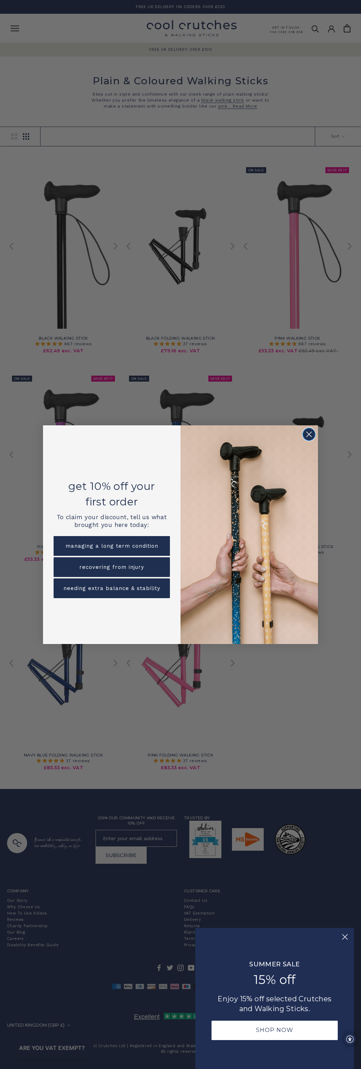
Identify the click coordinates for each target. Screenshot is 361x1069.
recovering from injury (111, 567)
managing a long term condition (112, 546)
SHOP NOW (274, 1030)
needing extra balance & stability (111, 588)
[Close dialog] (309, 434)
